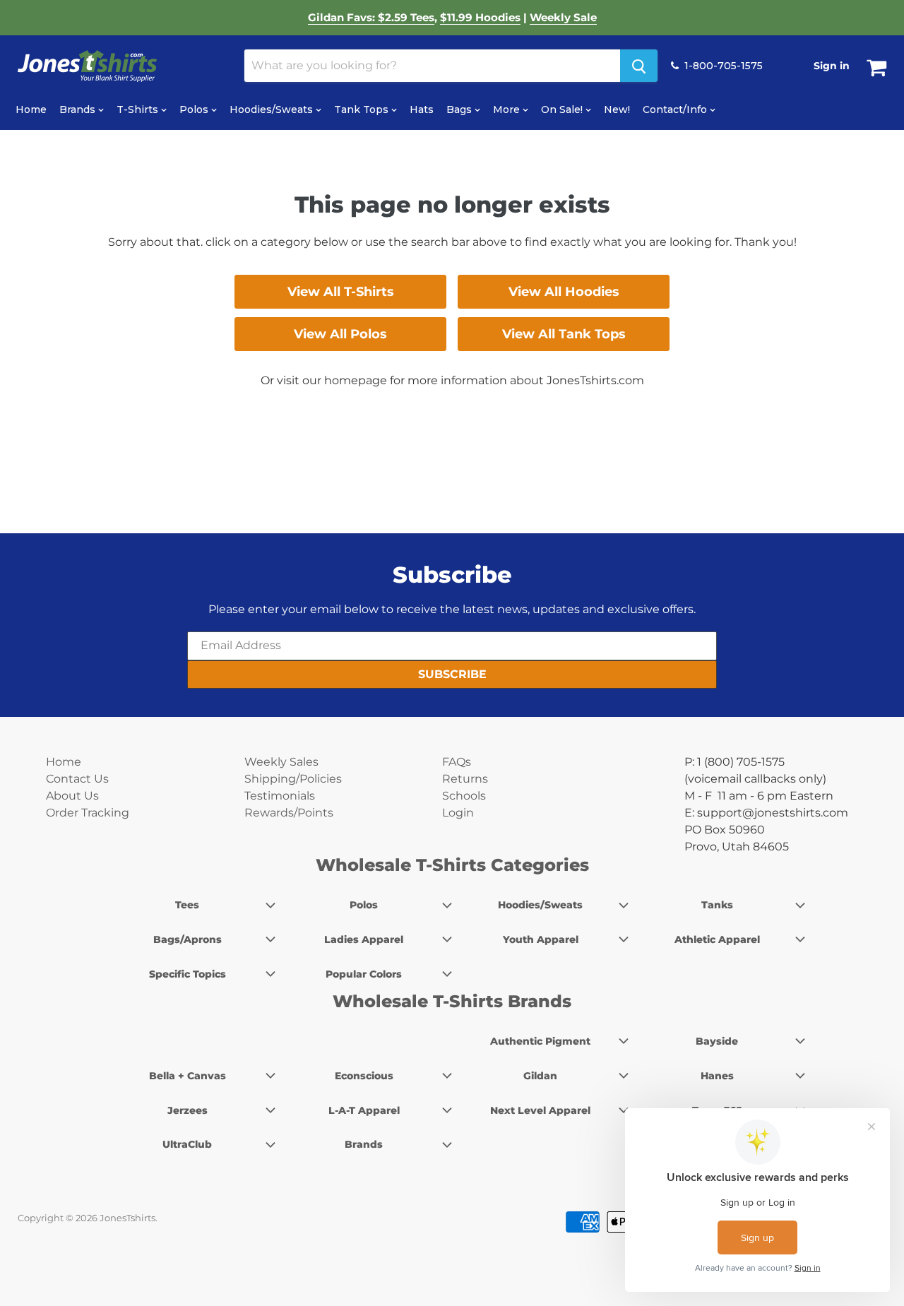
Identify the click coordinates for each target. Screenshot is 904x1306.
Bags (460, 109)
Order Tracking (87, 812)
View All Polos (340, 334)
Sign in (832, 65)
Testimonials (279, 795)
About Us (72, 795)
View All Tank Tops (564, 334)
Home (31, 109)
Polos (195, 109)
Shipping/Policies (293, 778)
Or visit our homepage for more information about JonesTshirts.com (452, 380)
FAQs (456, 761)
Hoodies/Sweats (273, 109)
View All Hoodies (564, 291)
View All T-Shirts (340, 291)
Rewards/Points (288, 812)
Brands (78, 109)
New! (617, 109)
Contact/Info (676, 109)
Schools (464, 795)
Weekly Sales (281, 761)
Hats (422, 109)
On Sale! (563, 109)
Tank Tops (362, 109)
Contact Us (77, 778)
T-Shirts (139, 109)
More (508, 109)
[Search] (639, 65)
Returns (465, 778)
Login (458, 812)
